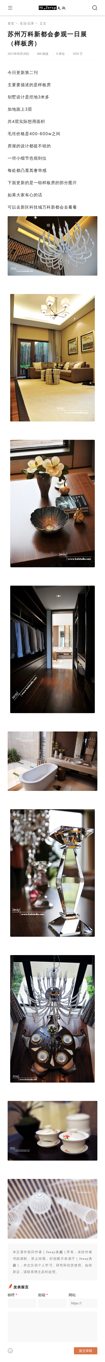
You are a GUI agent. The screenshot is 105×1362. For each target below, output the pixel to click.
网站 (72, 1295)
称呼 (12, 1295)
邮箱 (43, 1295)
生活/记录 (27, 23)
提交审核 (85, 1351)
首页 (11, 23)
